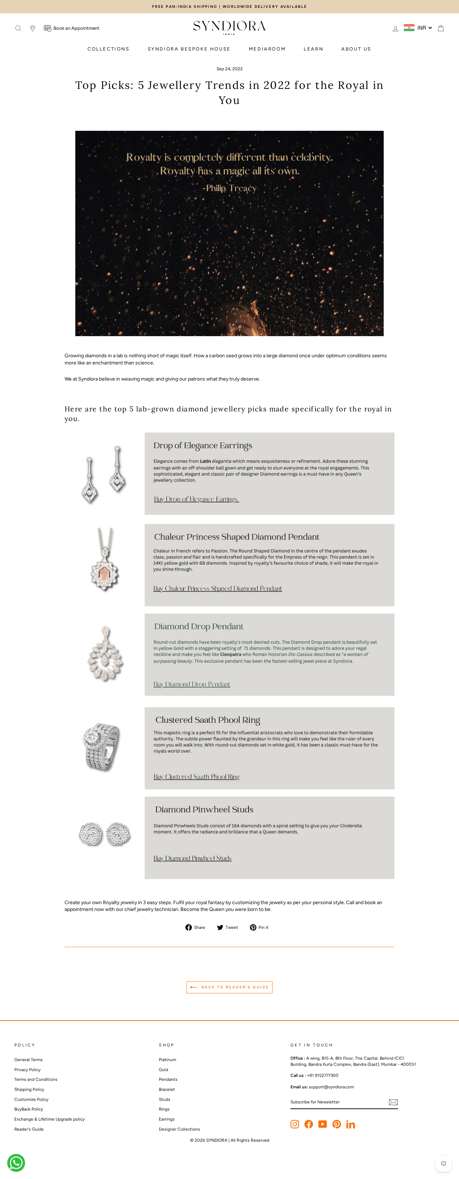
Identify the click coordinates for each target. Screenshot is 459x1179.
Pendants (168, 1079)
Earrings (167, 1119)
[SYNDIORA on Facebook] (308, 1124)
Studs (164, 1099)
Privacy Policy (27, 1069)
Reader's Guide (29, 1129)
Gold (163, 1069)
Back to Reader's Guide (234, 987)
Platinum (167, 1059)
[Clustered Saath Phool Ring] (229, 788)
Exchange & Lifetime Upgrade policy (49, 1119)
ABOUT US (356, 49)
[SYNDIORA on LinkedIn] (350, 1124)
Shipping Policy (29, 1089)
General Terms (28, 1059)
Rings (164, 1109)
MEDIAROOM (267, 49)
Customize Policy (31, 1099)
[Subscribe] (393, 1102)
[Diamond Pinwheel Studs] (229, 877)
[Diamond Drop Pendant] (229, 694)
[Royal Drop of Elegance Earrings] (229, 474)
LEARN (313, 49)
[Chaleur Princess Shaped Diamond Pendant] (229, 605)
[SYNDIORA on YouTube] (322, 1124)
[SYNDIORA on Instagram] (294, 1124)
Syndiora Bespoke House (189, 49)
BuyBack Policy (28, 1109)
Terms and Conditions (35, 1079)
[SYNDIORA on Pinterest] (336, 1124)
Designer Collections (179, 1129)
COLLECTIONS (108, 49)
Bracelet (167, 1089)
